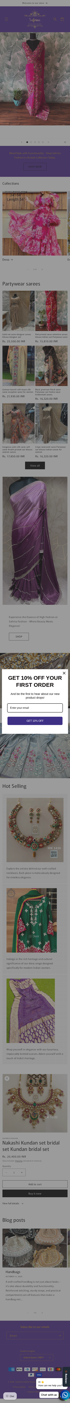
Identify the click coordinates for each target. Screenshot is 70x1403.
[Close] (64, 673)
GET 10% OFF (35, 720)
